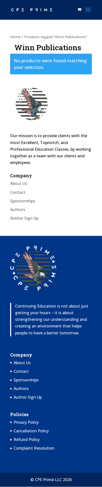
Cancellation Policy (31, 431)
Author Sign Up (24, 218)
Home (15, 36)
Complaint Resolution (34, 448)
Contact (17, 192)
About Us (18, 183)
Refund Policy (27, 439)
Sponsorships (22, 201)
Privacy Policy (26, 422)
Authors (17, 209)
